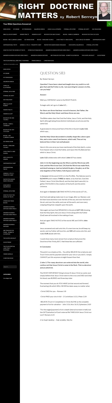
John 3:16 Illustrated (54, 29)
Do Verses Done (29, 39)
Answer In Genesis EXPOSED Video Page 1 (58, 50)
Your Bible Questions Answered (17, 24)
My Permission (26, 29)
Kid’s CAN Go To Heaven (83, 39)
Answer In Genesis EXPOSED (39, 55)
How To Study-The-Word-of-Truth (14, 50)
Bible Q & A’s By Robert (10, 34)
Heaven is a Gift (36, 34)
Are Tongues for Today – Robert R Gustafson (65, 55)
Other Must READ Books (35, 50)
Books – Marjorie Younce (45, 39)
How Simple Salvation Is (76, 45)
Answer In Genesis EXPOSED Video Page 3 (15, 55)
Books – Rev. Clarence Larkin (12, 39)
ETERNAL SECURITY (83, 29)
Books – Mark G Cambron (71, 34)
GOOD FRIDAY (101, 55)
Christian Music (49, 60)
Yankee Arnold (36, 60)
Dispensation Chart (99, 39)
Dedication (6, 29)
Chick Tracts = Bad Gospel (64, 39)
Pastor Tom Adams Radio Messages (55, 45)
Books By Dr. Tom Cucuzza (90, 34)
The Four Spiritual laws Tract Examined (16, 60)
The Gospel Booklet (88, 55)
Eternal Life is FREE (70, 29)
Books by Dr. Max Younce (52, 34)
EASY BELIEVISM (96, 29)
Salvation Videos (39, 29)
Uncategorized (7, 278)
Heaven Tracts (24, 34)
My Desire (16, 29)
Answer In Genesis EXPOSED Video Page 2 (85, 50)
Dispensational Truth (10, 45)
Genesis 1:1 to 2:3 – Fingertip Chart (30, 45)
